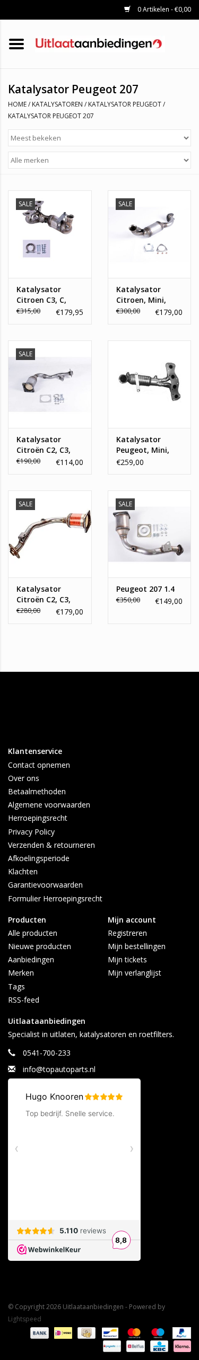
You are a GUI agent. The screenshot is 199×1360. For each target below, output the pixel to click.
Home (17, 104)
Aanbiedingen (31, 959)
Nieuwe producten (39, 946)
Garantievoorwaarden (45, 885)
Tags (16, 986)
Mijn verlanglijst (134, 973)
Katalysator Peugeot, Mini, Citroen (142, 444)
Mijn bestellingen (137, 946)
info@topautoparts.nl (59, 1069)
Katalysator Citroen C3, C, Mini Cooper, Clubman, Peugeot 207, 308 (47, 294)
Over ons (23, 778)
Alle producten (32, 933)
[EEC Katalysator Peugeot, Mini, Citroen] (150, 384)
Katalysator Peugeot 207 (51, 115)
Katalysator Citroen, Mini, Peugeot (141, 294)
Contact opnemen (39, 765)
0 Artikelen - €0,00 (163, 9)
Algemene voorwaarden (49, 805)
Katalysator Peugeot (124, 104)
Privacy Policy (31, 832)
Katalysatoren (57, 104)
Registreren (127, 933)
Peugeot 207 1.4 (145, 589)
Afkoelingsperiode (39, 858)
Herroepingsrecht (37, 818)
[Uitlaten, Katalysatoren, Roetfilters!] (116, 43)
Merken (21, 973)
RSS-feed (23, 1000)
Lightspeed (24, 1318)
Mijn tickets (127, 959)
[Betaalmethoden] (38, 1332)
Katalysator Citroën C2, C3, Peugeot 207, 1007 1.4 (43, 444)
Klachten (23, 871)
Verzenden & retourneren (51, 845)
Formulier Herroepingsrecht (55, 898)
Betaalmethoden (37, 791)
